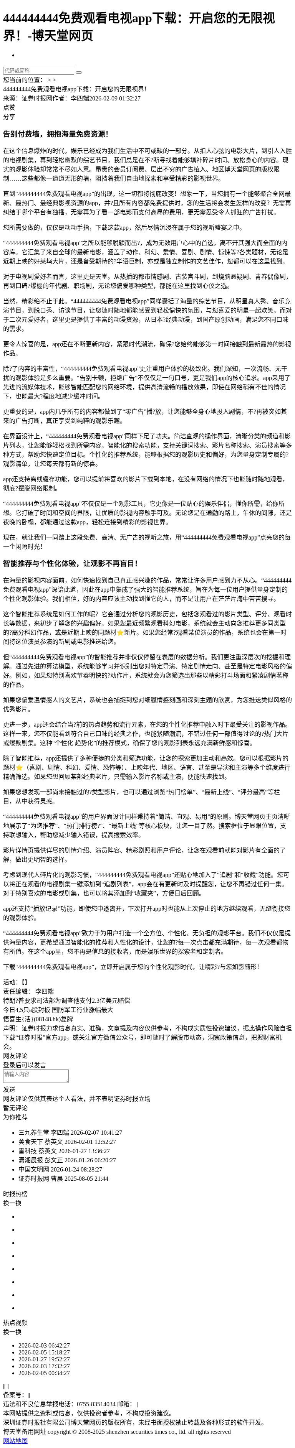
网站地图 (15, 1441)
